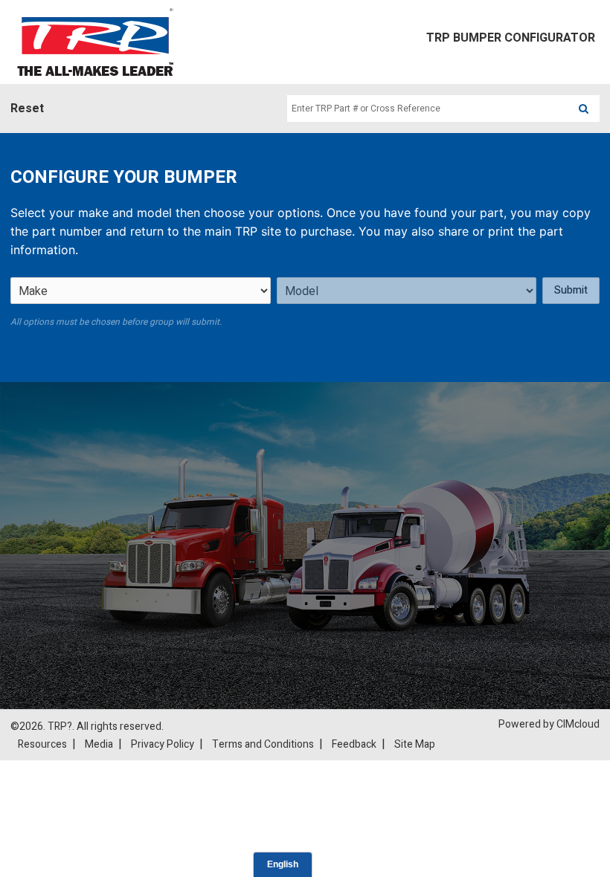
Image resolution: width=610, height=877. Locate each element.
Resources (42, 744)
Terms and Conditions (263, 744)
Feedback (354, 744)
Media (99, 744)
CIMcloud (578, 724)
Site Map (414, 744)
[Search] (584, 108)
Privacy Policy (162, 744)
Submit (571, 290)
